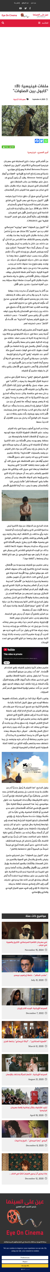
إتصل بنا (17, 3)
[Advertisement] (25, 53)
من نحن (33, 3)
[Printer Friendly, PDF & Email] (8, 147)
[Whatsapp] (46, 141)
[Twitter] (41, 141)
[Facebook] (37, 141)
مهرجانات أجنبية (19, 99)
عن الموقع (25, 3)
